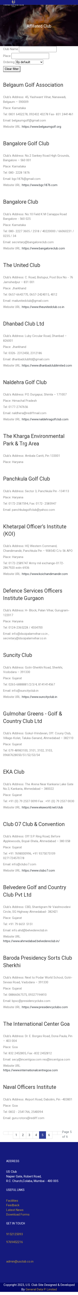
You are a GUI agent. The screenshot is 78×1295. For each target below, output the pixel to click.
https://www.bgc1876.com (39, 185)
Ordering (9, 62)
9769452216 (14, 1242)
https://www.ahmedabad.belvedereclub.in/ (31, 941)
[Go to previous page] (10, 1133)
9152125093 (14, 1234)
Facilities (12, 1200)
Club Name (10, 49)
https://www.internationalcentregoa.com (30, 1070)
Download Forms (18, 1214)
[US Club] (13, 3)
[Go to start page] (5, 1133)
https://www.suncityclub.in (39, 697)
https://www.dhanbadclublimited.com (47, 365)
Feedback (12, 1205)
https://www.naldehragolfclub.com (45, 419)
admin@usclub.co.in (19, 1261)
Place (7, 56)
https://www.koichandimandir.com (45, 574)
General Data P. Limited (41, 1289)
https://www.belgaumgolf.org (41, 127)
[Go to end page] (59, 1133)
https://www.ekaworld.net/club (42, 807)
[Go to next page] (54, 1133)
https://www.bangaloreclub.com (43, 248)
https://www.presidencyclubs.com (45, 1007)
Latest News (15, 1210)
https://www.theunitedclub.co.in (43, 307)
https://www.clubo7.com (38, 870)
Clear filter (12, 69)
